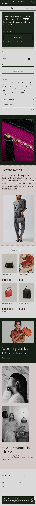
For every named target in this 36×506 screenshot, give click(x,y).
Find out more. (20, 501)
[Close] (32, 15)
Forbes (13, 3)
